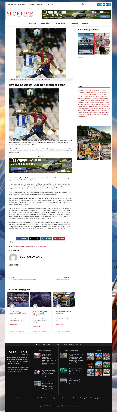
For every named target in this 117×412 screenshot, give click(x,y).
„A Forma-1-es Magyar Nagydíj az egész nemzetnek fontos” (75, 380)
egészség (82, 132)
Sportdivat (60, 23)
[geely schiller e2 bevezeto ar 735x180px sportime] (40, 165)
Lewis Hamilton (86, 140)
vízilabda (90, 152)
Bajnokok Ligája (90, 130)
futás (99, 134)
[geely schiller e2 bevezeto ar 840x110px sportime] (76, 14)
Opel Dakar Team (101, 142)
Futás (18, 398)
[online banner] (94, 180)
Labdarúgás (47, 79)
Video (81, 150)
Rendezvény (93, 144)
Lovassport (83, 398)
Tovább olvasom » (14, 324)
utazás (104, 148)
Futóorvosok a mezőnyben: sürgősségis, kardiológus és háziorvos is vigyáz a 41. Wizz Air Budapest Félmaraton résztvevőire (49, 358)
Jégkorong (98, 136)
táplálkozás (96, 148)
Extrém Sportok (37, 398)
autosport (98, 128)
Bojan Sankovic (19, 246)
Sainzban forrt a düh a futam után (63, 312)
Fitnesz (47, 398)
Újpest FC (36, 246)
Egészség (74, 23)
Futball (92, 134)
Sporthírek (45, 23)
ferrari (103, 132)
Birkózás (99, 130)
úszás (84, 154)
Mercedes (82, 142)
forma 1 (83, 134)
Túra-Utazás (73, 398)
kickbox (90, 138)
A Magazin (32, 23)
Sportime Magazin (87, 146)
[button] (82, 4)
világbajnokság (90, 150)
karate (84, 138)
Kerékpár (26, 398)
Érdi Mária (98, 152)
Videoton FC (43, 246)
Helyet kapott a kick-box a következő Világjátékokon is (40, 313)
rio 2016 (102, 144)
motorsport (91, 142)
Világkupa (99, 150)
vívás (83, 152)
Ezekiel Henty (29, 246)
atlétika (90, 128)
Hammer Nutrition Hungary (16, 4)
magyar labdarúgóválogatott (101, 140)
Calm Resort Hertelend (36, 4)
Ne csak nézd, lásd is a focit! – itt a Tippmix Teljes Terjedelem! (75, 370)
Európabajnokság (93, 132)
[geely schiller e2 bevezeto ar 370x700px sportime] (94, 88)
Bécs (107, 130)
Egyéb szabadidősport (59, 398)
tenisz (87, 148)
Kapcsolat (50, 4)
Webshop (85, 23)
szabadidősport (100, 146)
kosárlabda (98, 138)
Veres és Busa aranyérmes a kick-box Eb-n (18, 313)
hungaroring (89, 136)
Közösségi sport (95, 398)
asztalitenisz (82, 128)
